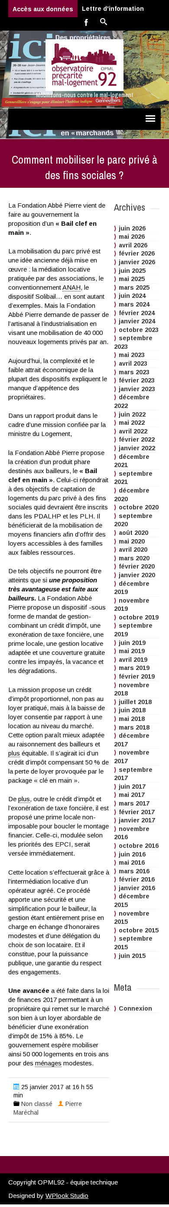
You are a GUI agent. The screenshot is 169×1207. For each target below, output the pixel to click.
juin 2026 (132, 228)
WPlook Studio (67, 1195)
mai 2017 (132, 794)
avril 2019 (133, 659)
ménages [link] (48, 1063)
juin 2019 (132, 642)
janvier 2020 (137, 575)
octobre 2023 (139, 329)
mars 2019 (134, 667)
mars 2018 (134, 727)
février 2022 (137, 439)
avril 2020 (133, 549)
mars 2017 (134, 803)
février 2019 (137, 676)
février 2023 (137, 380)
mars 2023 (134, 372)
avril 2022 (133, 431)
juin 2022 (132, 414)
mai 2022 (132, 422)
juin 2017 (132, 786)
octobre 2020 (139, 507)
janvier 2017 (137, 820)
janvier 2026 (137, 262)
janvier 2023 (137, 388)
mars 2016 (134, 871)
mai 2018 (132, 718)
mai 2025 (132, 278)
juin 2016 (132, 854)
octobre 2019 (139, 617)
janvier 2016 (137, 888)
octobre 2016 (139, 845)
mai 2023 (132, 354)
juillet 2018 (135, 701)
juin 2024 (132, 295)
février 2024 (137, 313)
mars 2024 (134, 304)
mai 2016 (132, 862)
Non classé (36, 1103)
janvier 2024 (137, 321)
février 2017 (137, 812)
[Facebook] (86, 22)
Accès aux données (43, 9)
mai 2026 (132, 236)
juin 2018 (132, 710)
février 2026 (137, 253)
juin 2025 (132, 270)
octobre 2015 (139, 930)
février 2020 (137, 566)
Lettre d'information (113, 8)
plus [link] (14, 753)
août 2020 (133, 532)
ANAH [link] (71, 287)
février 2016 (137, 879)
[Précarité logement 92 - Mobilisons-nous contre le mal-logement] (84, 65)
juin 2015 (132, 955)
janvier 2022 (137, 448)
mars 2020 (134, 558)
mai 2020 (132, 541)
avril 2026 (133, 245)
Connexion (135, 1008)
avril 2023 (133, 363)
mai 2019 (132, 651)
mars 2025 (134, 287)
